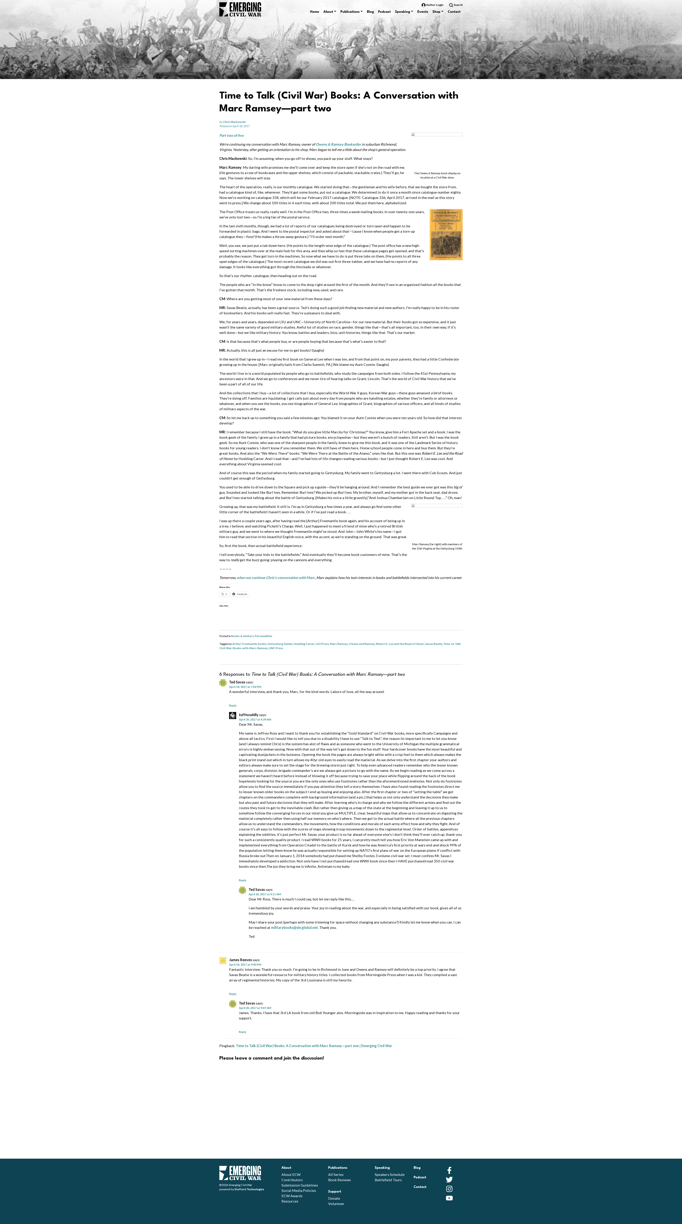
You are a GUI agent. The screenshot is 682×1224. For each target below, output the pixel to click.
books (262, 643)
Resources (290, 1201)
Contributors (292, 1180)
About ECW (291, 1174)
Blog (370, 11)
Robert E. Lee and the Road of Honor (400, 643)
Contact (454, 11)
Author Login (435, 4)
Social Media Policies (299, 1190)
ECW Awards (292, 1196)
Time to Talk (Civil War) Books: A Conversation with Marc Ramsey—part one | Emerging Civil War (314, 1046)
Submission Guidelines (300, 1185)
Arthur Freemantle (244, 643)
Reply (233, 705)
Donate (334, 1198)
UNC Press (276, 648)
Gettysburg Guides (280, 643)
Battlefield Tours (388, 1180)
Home (314, 11)
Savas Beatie (433, 643)
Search (458, 4)
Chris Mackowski (234, 121)
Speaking (402, 11)
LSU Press (322, 643)
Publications (350, 11)
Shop (436, 11)
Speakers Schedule (390, 1174)
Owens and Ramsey (362, 643)
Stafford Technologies (249, 1189)
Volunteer (336, 1203)
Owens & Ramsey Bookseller (338, 144)
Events (422, 11)
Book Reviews (339, 1180)
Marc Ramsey (339, 643)
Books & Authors (242, 636)
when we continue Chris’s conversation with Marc (276, 577)
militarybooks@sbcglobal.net (294, 927)
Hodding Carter (304, 643)
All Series (335, 1174)
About (328, 11)
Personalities (263, 636)
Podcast (384, 11)
